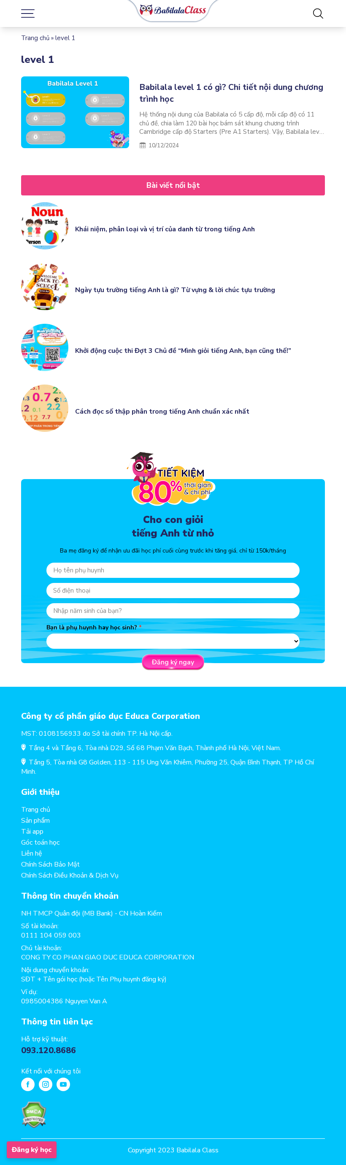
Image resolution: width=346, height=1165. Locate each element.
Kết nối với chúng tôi (51, 1071)
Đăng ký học (31, 1149)
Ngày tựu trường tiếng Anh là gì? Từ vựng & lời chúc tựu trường (175, 290)
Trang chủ (35, 38)
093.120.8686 (48, 1050)
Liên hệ (31, 853)
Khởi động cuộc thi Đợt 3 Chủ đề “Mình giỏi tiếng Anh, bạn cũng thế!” (183, 350)
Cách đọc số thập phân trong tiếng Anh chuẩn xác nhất (162, 411)
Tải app (32, 831)
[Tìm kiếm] (318, 13)
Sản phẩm (35, 820)
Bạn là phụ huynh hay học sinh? (91, 627)
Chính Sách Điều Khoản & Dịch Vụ (70, 875)
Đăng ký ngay (173, 662)
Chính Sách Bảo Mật (50, 864)
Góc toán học (40, 842)
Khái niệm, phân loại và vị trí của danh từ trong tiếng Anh (165, 229)
